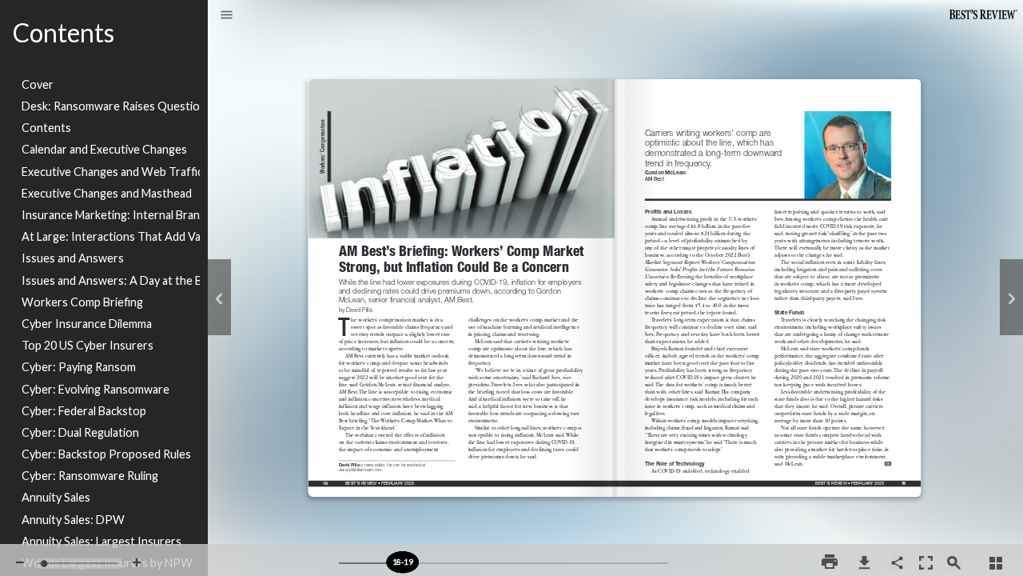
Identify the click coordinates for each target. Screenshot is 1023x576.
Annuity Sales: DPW (73, 519)
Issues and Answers (73, 258)
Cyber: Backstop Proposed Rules (106, 454)
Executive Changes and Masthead (107, 193)
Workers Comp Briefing (82, 302)
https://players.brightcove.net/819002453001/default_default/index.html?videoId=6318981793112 (229, 184)
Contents (46, 127)
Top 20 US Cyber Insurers (87, 345)
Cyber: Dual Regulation (80, 432)
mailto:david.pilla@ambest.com (363, 468)
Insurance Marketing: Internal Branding (111, 215)
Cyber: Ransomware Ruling (90, 475)
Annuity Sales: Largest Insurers (101, 541)
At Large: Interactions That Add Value (111, 236)
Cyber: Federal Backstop (84, 411)
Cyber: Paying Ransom (79, 367)
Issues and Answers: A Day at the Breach (111, 280)
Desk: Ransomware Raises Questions (111, 106)
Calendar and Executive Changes (104, 149)
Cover (38, 84)
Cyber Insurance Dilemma (87, 323)
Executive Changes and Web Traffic (111, 171)
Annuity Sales (56, 497)
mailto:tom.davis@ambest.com (983, 468)
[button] (226, 16)
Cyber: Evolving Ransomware (95, 389)
